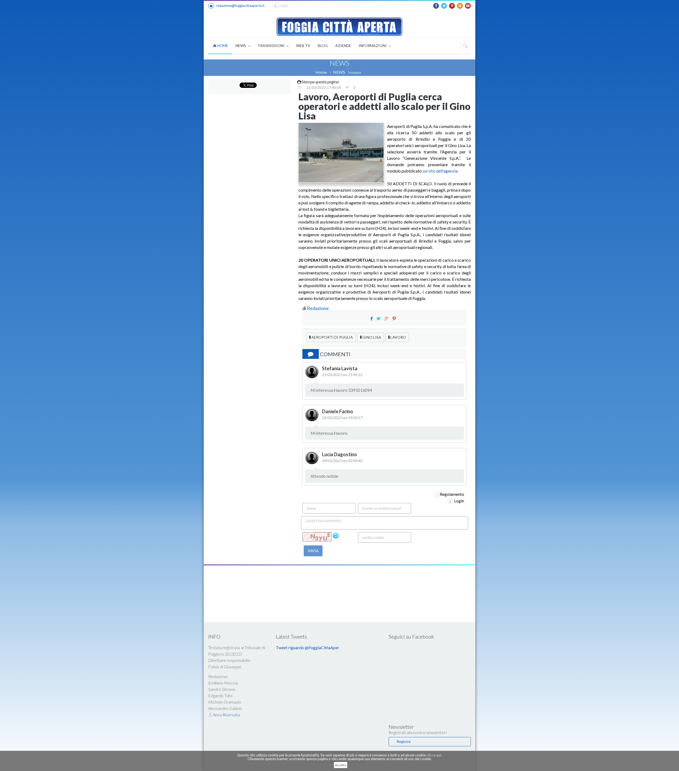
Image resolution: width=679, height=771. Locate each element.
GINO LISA (371, 337)
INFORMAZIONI (373, 45)
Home (321, 72)
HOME (222, 45)
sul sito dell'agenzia (440, 170)
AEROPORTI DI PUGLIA (332, 337)
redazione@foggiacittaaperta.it (240, 5)
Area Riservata (226, 714)
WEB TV (303, 45)
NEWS (241, 45)
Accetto (340, 765)
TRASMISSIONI (271, 45)
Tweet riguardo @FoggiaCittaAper (307, 647)
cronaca (355, 72)
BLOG (323, 45)
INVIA (313, 550)
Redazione (318, 308)
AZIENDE (343, 45)
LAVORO (398, 337)
